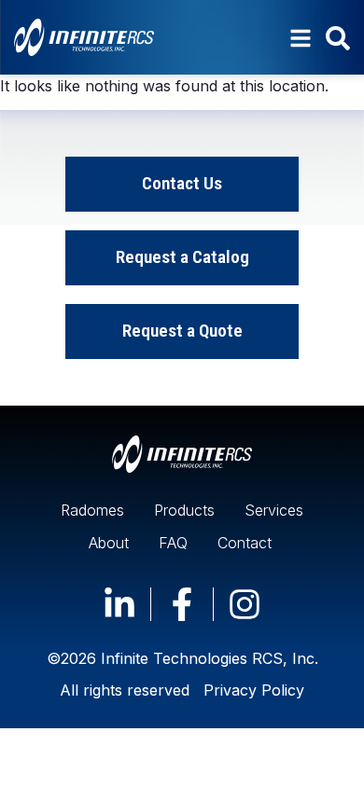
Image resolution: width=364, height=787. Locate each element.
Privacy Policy (253, 690)
